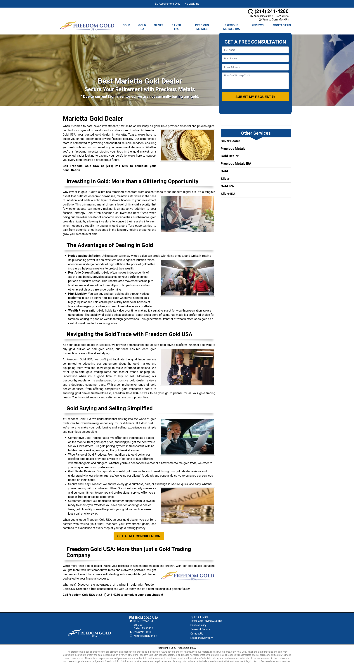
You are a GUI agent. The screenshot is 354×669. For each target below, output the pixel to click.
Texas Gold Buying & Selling (206, 620)
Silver (159, 25)
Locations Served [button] (200, 638)
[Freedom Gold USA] (89, 627)
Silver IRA (176, 27)
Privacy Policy (198, 625)
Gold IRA (142, 27)
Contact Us (282, 25)
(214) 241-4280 (271, 11)
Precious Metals (202, 27)
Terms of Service (200, 629)
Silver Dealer (230, 141)
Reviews (257, 25)
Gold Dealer (230, 156)
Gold (126, 25)
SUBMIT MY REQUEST (253, 96)
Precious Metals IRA (231, 27)
